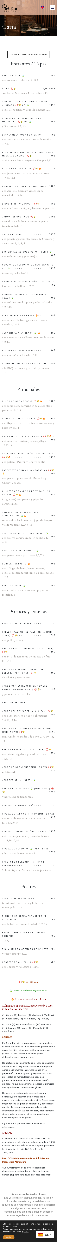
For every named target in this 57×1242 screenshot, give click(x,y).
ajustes (25, 1232)
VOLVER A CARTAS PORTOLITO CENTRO (28, 54)
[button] (52, 7)
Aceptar (9, 1237)
